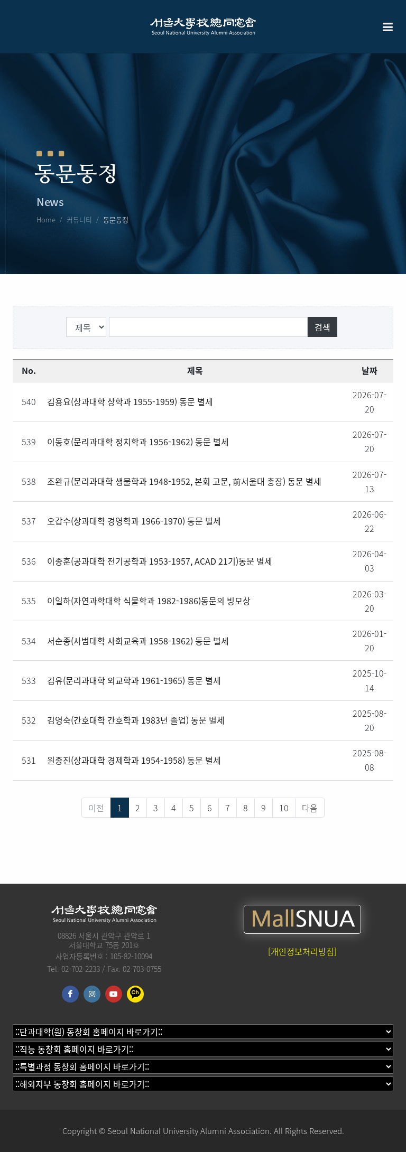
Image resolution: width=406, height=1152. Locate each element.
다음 (310, 807)
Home (46, 219)
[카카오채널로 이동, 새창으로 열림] (135, 994)
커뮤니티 (79, 219)
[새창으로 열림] (302, 919)
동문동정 (115, 219)
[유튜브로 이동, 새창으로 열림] (113, 994)
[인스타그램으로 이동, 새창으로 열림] (92, 994)
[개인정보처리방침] (302, 951)
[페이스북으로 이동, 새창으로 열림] (70, 994)
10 (284, 807)
